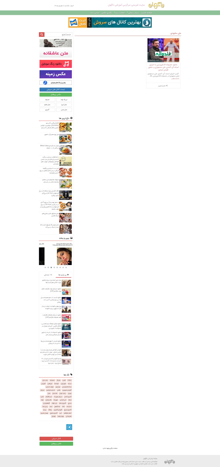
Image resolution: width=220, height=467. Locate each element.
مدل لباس (64, 109)
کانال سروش (56, 438)
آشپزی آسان (67, 397)
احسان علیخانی (51, 390)
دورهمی (50, 383)
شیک (69, 400)
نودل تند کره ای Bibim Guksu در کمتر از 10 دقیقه (49, 147)
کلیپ (64, 380)
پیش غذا (45, 406)
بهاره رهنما (61, 416)
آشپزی (47, 109)
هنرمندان (68, 416)
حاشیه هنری (162, 86)
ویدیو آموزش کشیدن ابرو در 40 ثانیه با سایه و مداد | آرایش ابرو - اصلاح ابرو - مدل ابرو (51, 360)
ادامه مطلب (175, 78)
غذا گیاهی (57, 406)
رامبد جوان (62, 393)
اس (61, 413)
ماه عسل (54, 393)
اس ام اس (63, 400)
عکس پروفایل (56, 94)
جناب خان (45, 380)
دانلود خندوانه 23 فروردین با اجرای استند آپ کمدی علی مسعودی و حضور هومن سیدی (163, 67)
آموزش (43, 383)
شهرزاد (56, 400)
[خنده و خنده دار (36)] (55, 253)
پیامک (50, 410)
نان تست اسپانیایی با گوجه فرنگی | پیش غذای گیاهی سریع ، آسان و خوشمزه (49, 170)
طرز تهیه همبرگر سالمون (51, 134)
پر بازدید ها (62, 275)
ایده (51, 406)
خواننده (56, 383)
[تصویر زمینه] (56, 74)
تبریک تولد (64, 99)
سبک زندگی (133, 12)
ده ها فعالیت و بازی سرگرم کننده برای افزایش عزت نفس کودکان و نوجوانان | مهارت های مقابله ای (50, 160)
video (69, 380)
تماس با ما (95, 12)
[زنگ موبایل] (56, 64)
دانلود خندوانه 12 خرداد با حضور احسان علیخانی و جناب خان (51, 333)
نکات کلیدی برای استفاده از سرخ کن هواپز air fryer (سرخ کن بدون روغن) (49, 193)
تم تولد (47, 99)
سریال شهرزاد (58, 397)
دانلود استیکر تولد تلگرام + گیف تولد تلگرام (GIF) (51, 290)
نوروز (69, 393)
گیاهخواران (46, 403)
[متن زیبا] (56, 53)
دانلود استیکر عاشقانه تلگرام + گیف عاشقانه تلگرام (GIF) (52, 316)
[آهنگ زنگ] (56, 83)
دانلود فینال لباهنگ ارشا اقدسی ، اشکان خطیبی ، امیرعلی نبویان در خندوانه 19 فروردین (51, 325)
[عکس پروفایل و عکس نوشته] (56, 43)
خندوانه (52, 380)
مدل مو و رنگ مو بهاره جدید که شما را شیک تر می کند (49, 226)
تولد (42, 400)
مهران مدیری (44, 413)
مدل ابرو (64, 104)
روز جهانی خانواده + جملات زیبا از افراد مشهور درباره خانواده (51, 307)
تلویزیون (63, 383)
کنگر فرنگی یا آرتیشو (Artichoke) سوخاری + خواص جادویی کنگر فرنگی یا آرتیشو (50, 125)
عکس (58, 390)
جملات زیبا (120, 12)
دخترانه (69, 406)
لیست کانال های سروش (56, 89)
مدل (49, 393)
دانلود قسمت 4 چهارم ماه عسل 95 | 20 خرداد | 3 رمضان (51, 342)
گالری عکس (107, 12)
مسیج (69, 403)
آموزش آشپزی (58, 410)
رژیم (44, 410)
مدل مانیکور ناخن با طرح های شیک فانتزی (50, 214)
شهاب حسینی (49, 387)
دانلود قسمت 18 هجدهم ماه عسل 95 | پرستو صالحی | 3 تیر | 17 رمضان (51, 299)
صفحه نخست (146, 12)
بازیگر (58, 380)
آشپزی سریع (67, 410)
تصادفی (47, 275)
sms (63, 406)
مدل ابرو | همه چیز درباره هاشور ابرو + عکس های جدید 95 (51, 281)
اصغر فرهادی (67, 413)
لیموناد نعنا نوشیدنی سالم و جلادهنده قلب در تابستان (50, 180)
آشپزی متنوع (53, 413)
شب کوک (54, 403)
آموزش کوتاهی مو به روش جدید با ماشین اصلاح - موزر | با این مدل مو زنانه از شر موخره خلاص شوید (50, 352)
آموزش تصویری (67, 390)
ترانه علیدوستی (66, 387)
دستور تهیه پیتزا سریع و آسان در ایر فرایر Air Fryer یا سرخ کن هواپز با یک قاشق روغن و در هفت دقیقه (49, 205)
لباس (42, 397)
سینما (69, 383)
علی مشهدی (175, 33)
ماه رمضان (48, 400)
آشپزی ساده (62, 403)
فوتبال (53, 416)
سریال (42, 390)
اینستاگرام (49, 397)
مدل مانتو (47, 104)
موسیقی (58, 387)
